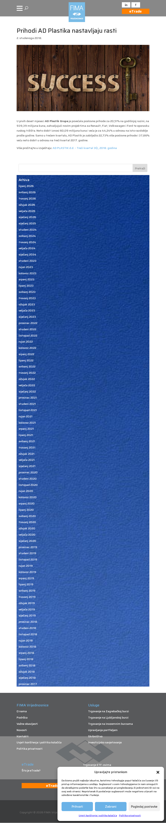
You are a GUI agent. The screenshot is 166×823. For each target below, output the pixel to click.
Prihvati (77, 806)
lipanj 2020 (26, 510)
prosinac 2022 (28, 323)
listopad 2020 (28, 485)
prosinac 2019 (28, 547)
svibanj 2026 (27, 192)
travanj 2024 (27, 242)
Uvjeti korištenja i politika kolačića (98, 815)
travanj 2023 (27, 298)
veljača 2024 (27, 248)
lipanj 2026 (26, 186)
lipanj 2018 (26, 659)
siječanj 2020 (27, 541)
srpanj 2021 (26, 428)
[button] (158, 772)
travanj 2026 (27, 198)
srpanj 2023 (26, 279)
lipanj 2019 (26, 584)
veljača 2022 (27, 385)
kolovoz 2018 (27, 646)
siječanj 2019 (27, 615)
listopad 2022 (28, 335)
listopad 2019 (28, 559)
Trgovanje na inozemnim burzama (110, 724)
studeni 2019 (27, 553)
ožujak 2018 (27, 671)
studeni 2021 (27, 404)
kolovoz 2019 (27, 572)
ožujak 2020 (27, 528)
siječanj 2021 (27, 466)
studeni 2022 (27, 329)
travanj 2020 (27, 522)
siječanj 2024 (27, 254)
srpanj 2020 (27, 503)
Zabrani (110, 806)
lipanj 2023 (26, 285)
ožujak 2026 (27, 205)
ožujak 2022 (27, 379)
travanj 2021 (27, 447)
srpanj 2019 (26, 578)
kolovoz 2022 (27, 348)
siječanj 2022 (27, 391)
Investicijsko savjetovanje (105, 742)
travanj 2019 (27, 597)
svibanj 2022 (27, 366)
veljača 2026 (27, 211)
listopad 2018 (28, 634)
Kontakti (23, 736)
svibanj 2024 (27, 236)
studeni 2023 (27, 261)
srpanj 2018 (26, 653)
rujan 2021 (25, 416)
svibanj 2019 (27, 590)
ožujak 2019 (27, 603)
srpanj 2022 (26, 354)
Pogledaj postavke (144, 806)
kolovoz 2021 (27, 422)
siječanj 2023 (27, 316)
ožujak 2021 (26, 454)
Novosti (22, 730)
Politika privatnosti (130, 815)
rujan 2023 (26, 267)
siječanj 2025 (27, 223)
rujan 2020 (26, 491)
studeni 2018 (27, 628)
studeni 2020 (28, 478)
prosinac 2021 (28, 397)
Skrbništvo (95, 736)
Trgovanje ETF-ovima (97, 765)
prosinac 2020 (28, 472)
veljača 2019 (27, 609)
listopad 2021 (28, 410)
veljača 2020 (27, 534)
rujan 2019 (26, 565)
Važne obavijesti (27, 724)
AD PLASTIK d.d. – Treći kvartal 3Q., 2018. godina (84, 148)
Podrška (22, 717)
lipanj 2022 (26, 360)
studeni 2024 (28, 229)
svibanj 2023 (27, 292)
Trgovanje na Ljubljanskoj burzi (108, 717)
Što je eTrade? (31, 770)
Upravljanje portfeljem (103, 730)
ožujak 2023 (27, 304)
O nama (22, 711)
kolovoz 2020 (28, 497)
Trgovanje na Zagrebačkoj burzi (108, 711)
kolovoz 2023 (27, 273)
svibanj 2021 (27, 441)
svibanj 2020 (27, 516)
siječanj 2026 (27, 217)
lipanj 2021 (26, 435)
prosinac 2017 (28, 684)
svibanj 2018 (27, 665)
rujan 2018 (26, 640)
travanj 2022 (27, 372)
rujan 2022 (26, 341)
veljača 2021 (27, 460)
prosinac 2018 (28, 621)
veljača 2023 (27, 310)
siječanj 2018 (27, 677)
